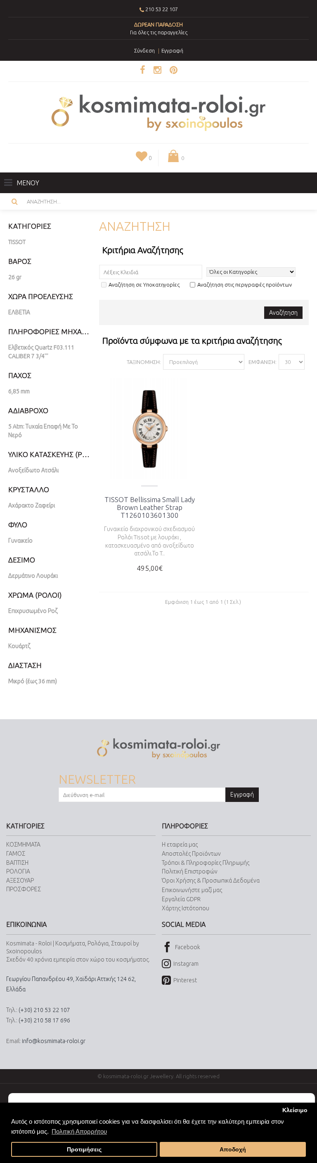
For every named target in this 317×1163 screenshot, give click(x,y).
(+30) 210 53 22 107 (44, 1010)
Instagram (186, 963)
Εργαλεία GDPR (181, 899)
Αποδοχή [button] (233, 1149)
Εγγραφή (242, 794)
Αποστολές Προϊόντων (191, 853)
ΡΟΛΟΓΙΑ (18, 871)
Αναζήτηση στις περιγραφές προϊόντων (244, 284)
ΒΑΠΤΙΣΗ (17, 862)
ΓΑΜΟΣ (15, 853)
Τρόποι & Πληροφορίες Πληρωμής (205, 862)
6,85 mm (19, 391)
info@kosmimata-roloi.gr (53, 1041)
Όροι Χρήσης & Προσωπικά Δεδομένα (211, 880)
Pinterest (185, 980)
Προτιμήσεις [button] (84, 1149)
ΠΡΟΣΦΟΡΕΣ (23, 889)
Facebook (187, 946)
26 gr (14, 277)
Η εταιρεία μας (180, 844)
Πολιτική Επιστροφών (190, 871)
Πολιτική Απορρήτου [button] (79, 1131)
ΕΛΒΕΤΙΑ (19, 312)
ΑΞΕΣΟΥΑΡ (20, 880)
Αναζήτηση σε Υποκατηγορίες (144, 284)
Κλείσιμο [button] (295, 1110)
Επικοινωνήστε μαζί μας (192, 890)
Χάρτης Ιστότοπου (185, 908)
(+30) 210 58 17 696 (44, 1020)
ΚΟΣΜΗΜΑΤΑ (23, 844)
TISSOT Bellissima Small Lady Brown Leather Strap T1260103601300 (149, 507)
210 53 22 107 (161, 9)
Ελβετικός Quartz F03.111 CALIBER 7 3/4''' (41, 351)
